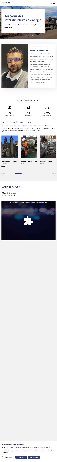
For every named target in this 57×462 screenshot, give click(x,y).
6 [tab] (34, 35)
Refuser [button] (21, 457)
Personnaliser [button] (8, 457)
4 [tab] (29, 35)
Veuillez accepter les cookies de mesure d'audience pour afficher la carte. (28, 202)
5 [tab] (32, 35)
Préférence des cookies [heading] (13, 445)
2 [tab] (24, 35)
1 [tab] (22, 35)
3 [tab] (27, 35)
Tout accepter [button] (34, 457)
